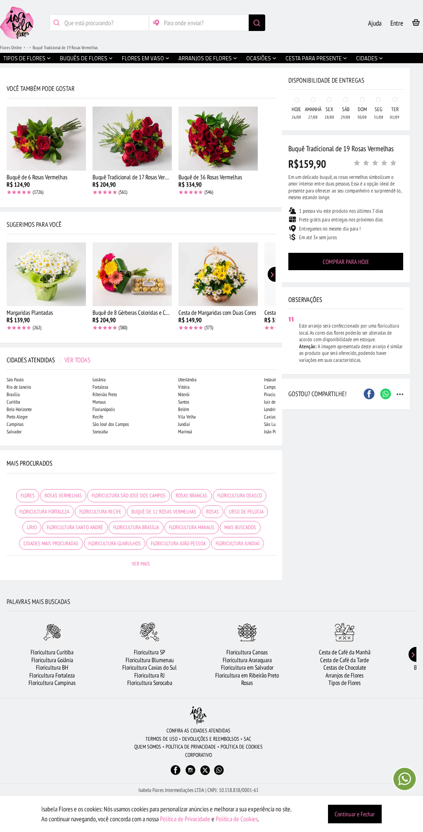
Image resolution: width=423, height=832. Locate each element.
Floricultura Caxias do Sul (149, 667)
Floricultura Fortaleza (52, 675)
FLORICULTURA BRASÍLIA (136, 527)
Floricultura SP (149, 652)
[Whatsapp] (219, 773)
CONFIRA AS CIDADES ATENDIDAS (198, 730)
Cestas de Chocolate (344, 667)
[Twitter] (205, 770)
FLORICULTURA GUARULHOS (114, 543)
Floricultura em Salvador (247, 667)
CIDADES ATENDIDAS (48, 360)
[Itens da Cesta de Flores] (416, 24)
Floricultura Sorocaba (149, 683)
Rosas (247, 683)
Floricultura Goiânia (52, 660)
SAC (247, 738)
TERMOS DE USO (161, 738)
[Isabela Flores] (198, 715)
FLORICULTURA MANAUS (191, 527)
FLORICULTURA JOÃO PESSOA (178, 543)
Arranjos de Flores (345, 675)
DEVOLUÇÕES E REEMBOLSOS (210, 738)
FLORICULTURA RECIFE (100, 511)
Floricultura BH (52, 667)
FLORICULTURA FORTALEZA (44, 511)
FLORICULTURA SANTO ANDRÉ (75, 527)
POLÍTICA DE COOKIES (242, 746)
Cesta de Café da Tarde (344, 660)
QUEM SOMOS (147, 746)
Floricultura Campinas (52, 683)
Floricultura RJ (149, 675)
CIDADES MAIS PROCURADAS (51, 543)
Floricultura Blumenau (150, 660)
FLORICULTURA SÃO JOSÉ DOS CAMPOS (129, 495)
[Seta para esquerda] (8, 176)
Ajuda (375, 23)
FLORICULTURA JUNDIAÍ (237, 543)
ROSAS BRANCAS (191, 495)
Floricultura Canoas (247, 652)
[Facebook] (175, 773)
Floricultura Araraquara (247, 660)
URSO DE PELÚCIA (246, 511)
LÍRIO (32, 527)
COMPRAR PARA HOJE (346, 262)
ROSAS (212, 511)
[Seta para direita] (274, 176)
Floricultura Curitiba (52, 652)
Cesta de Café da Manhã (345, 652)
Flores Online (11, 47)
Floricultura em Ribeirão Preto (247, 675)
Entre (396, 23)
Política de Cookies (237, 819)
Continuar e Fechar (355, 814)
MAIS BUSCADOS (240, 527)
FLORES (28, 495)
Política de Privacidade (185, 819)
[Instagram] (190, 773)
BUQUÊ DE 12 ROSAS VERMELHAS (163, 511)
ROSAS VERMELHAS (63, 495)
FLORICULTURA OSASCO (239, 495)
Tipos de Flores (344, 683)
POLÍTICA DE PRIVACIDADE (191, 746)
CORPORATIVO (198, 754)
